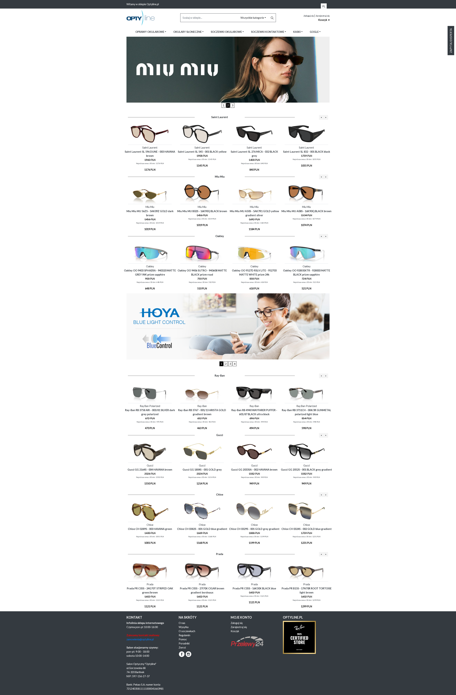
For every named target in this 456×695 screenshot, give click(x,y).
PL (323, 6)
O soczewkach (187, 631)
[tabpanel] (228, 70)
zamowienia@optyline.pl (140, 639)
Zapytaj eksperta (450, 40)
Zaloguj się (309, 16)
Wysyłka (183, 627)
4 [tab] (234, 363)
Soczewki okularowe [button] (226, 31)
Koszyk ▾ (324, 19)
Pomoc (183, 639)
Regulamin (184, 635)
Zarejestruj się (323, 16)
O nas (182, 622)
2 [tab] (228, 105)
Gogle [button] (314, 31)
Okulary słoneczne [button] (187, 31)
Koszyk (235, 631)
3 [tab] (232, 105)
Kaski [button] (297, 31)
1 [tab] (223, 105)
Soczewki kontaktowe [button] (268, 31)
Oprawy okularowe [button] (150, 31)
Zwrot (182, 647)
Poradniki (184, 643)
